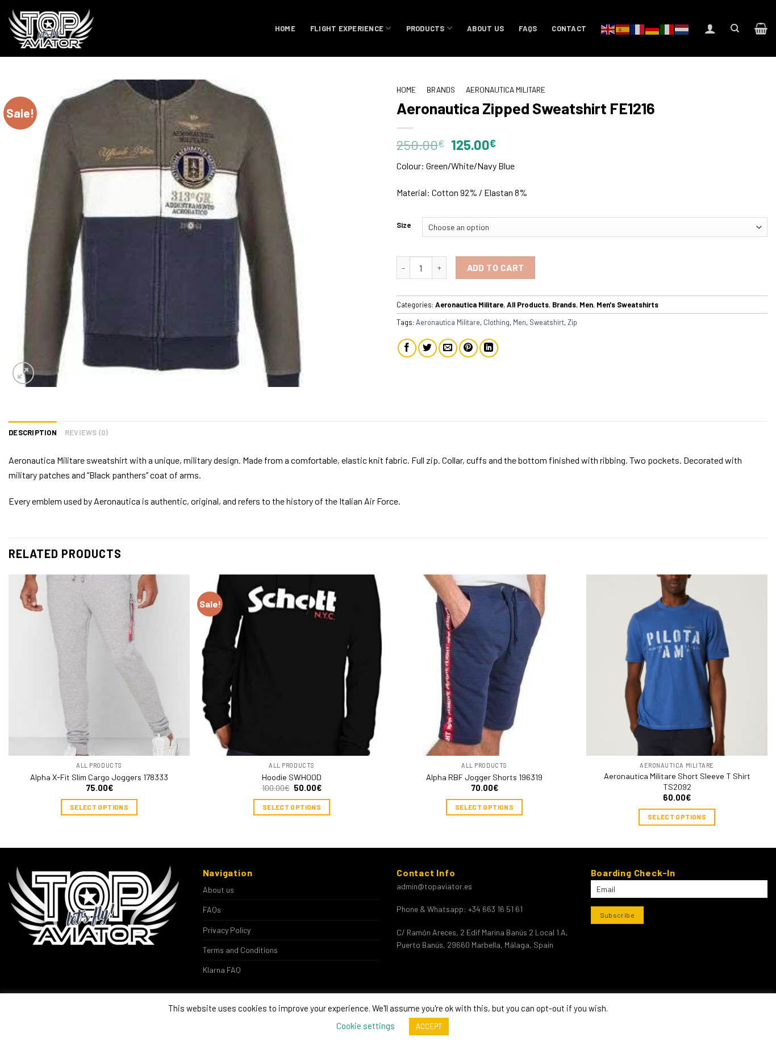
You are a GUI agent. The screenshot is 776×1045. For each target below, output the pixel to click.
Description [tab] (33, 432)
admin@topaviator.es (434, 886)
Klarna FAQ (222, 970)
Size (404, 226)
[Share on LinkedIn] (488, 348)
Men (586, 304)
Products (425, 28)
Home (285, 28)
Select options (99, 807)
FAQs (528, 28)
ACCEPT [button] (429, 1026)
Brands (441, 89)
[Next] (766, 710)
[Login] (710, 28)
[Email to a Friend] (448, 348)
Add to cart (495, 267)
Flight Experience (346, 28)
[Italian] (667, 28)
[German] (652, 28)
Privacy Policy (227, 930)
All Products (528, 304)
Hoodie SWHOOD (292, 777)
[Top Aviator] (52, 28)
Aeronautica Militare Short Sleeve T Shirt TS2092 (677, 781)
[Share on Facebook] (407, 348)
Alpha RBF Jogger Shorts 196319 (484, 777)
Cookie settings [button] (365, 1026)
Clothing (496, 322)
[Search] (735, 28)
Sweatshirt (546, 322)
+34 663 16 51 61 (495, 909)
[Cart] (760, 28)
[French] (638, 28)
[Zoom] (23, 373)
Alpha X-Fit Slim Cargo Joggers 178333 (99, 777)
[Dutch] (682, 28)
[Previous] (9, 710)
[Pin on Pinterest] (468, 348)
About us (485, 28)
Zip (572, 322)
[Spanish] (623, 28)
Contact (569, 28)
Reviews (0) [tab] (87, 432)
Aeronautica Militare (505, 89)
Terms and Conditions (240, 950)
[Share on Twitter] (427, 348)
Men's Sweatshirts (627, 304)
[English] (608, 28)
